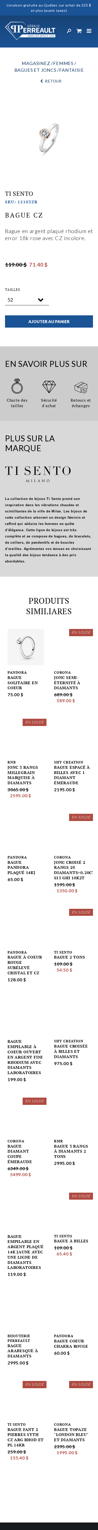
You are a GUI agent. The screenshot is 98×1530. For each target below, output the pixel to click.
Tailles (12, 289)
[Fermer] (89, 31)
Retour (53, 81)
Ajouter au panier (49, 321)
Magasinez (36, 63)
